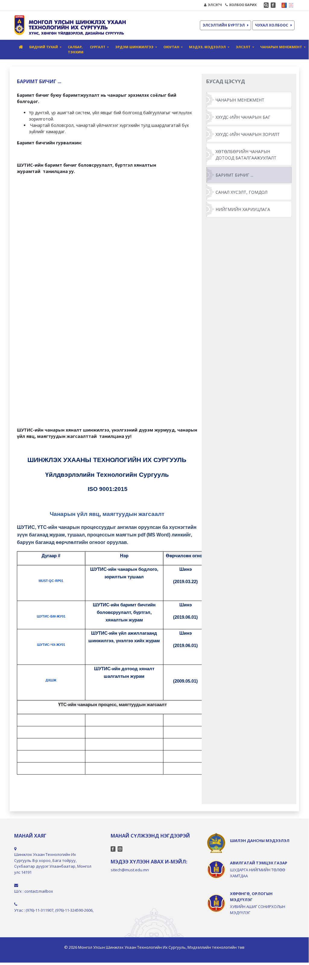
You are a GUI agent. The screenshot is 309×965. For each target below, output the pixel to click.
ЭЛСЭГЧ (215, 4)
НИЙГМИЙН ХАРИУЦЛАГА (243, 209)
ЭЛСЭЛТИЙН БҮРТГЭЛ (224, 25)
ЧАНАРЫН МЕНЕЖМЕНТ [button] (281, 47)
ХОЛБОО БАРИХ (243, 4)
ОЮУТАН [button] (171, 47)
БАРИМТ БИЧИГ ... (234, 175)
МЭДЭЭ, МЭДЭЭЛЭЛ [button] (208, 47)
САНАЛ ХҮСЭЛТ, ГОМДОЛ (241, 192)
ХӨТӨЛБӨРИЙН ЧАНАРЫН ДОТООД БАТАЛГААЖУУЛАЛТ (246, 155)
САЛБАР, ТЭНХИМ (76, 49)
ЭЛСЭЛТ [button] (243, 47)
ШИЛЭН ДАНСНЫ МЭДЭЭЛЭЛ (259, 840)
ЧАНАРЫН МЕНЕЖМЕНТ (240, 100)
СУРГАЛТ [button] (98, 47)
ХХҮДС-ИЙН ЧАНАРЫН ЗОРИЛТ (248, 134)
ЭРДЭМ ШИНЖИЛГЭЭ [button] (134, 47)
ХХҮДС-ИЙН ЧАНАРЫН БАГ (243, 117)
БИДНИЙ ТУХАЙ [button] (44, 47)
